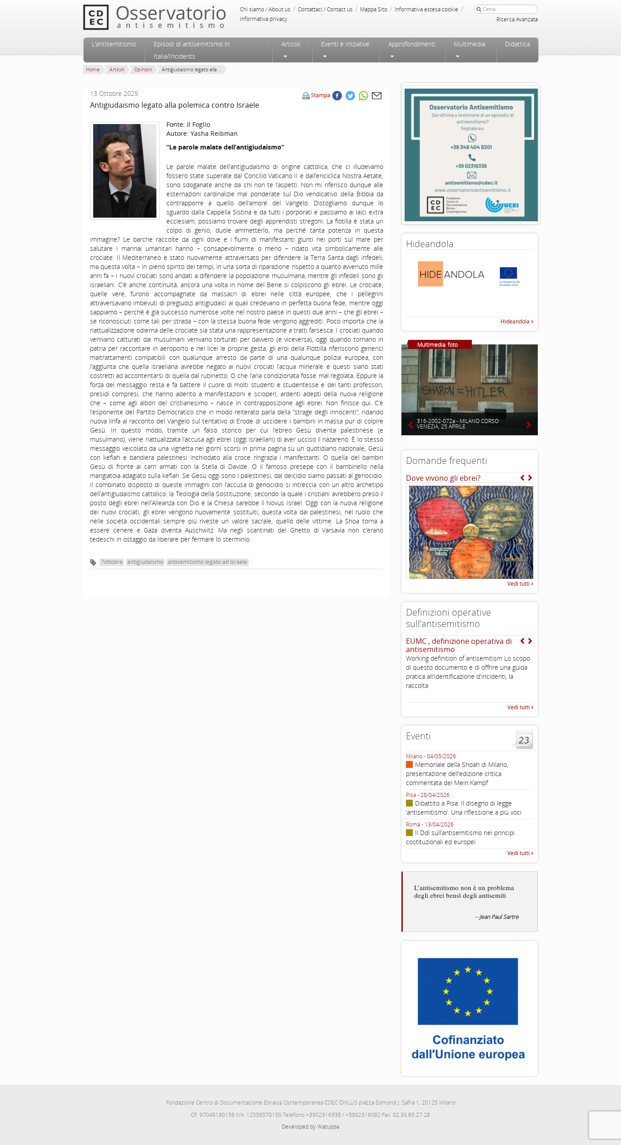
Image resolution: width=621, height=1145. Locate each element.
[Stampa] (306, 95)
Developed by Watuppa (310, 1126)
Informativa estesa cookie (426, 9)
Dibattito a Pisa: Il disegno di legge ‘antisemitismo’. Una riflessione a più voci (463, 807)
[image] (125, 171)
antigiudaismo (145, 561)
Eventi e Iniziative (345, 44)
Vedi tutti (518, 583)
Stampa (321, 95)
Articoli (290, 44)
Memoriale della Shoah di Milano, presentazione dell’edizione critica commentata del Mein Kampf (457, 773)
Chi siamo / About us (265, 9)
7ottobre (112, 561)
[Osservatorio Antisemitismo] (173, 17)
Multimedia (469, 44)
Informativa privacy (263, 19)
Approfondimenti (412, 44)
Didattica (517, 44)
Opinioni (143, 69)
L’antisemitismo (114, 44)
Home (93, 69)
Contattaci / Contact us (325, 9)
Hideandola (515, 321)
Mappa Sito (373, 9)
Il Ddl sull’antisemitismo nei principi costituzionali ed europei (460, 837)
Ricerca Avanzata (517, 19)
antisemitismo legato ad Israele (207, 561)
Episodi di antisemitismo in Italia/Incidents (192, 50)
